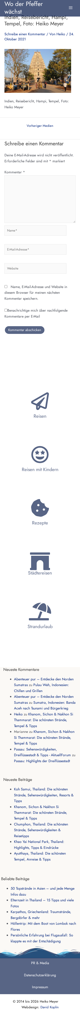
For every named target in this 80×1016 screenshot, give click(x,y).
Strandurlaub (40, 626)
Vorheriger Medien (40, 125)
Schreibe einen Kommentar (24, 34)
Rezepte (40, 523)
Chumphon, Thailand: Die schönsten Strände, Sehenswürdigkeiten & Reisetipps (41, 830)
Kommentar (14, 172)
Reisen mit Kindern (40, 469)
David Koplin (49, 1007)
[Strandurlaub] (40, 611)
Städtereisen (40, 573)
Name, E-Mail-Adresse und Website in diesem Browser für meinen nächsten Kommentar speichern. (35, 292)
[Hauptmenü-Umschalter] (71, 5)
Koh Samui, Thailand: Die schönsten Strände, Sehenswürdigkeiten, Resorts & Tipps (44, 795)
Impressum (40, 987)
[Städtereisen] (40, 561)
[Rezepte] (40, 508)
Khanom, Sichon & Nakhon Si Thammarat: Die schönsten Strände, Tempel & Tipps (43, 720)
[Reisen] (40, 401)
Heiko (18, 714)
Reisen (40, 416)
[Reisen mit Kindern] (40, 454)
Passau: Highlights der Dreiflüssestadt (42, 760)
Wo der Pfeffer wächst (23, 7)
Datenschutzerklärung (40, 975)
